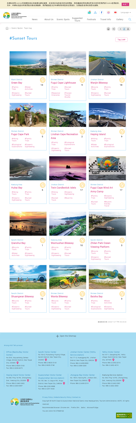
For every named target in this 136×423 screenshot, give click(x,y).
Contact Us (76, 397)
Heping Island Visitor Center (18, 375)
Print (108, 29)
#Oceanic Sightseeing (16, 94)
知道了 (125, 4)
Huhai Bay (16, 187)
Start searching (130, 19)
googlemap (17, 362)
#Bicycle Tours (94, 88)
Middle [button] (124, 29)
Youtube (115, 12)
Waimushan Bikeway (62, 243)
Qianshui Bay (18, 243)
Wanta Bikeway (59, 296)
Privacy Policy (47, 397)
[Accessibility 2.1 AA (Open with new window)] (124, 416)
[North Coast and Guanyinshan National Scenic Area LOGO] (15, 15)
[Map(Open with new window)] (89, 12)
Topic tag (28, 28)
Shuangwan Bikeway (22, 296)
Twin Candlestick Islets (63, 187)
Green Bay (16, 82)
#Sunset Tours (28, 94)
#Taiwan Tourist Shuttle (68, 95)
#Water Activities (29, 88)
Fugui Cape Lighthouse (63, 82)
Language (125, 12)
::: (25, 10)
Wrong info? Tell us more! (13, 345)
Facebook (101, 12)
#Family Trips (15, 88)
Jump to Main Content (10, 2)
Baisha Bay (97, 296)
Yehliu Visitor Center (111, 352)
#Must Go (68, 198)
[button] (68, 336)
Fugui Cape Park (20, 134)
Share (114, 29)
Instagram (108, 12)
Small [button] (120, 29)
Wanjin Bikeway (99, 82)
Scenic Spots (16, 28)
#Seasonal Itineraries (55, 94)
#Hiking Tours (15, 140)
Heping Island (98, 134)
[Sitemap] (95, 12)
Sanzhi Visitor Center (47, 352)
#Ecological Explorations (17, 146)
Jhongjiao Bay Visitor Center (82, 375)
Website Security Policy (62, 397)
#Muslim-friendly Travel (108, 204)
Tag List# (121, 40)
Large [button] (128, 29)
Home (7, 28)
